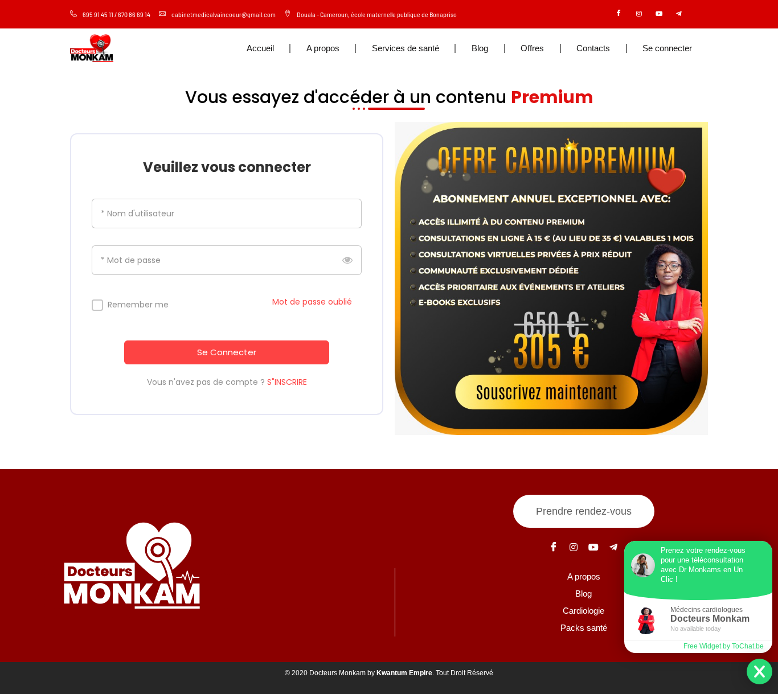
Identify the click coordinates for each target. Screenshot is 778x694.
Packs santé (583, 628)
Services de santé (405, 48)
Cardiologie (583, 610)
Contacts (593, 48)
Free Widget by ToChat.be (723, 646)
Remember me (138, 304)
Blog (480, 48)
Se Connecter (226, 352)
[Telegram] (679, 14)
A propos (322, 48)
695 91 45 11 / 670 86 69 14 (116, 14)
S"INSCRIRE (287, 382)
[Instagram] (639, 14)
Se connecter (667, 48)
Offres (532, 48)
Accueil (260, 48)
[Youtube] (659, 14)
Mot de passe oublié (312, 301)
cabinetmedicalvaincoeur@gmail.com (223, 14)
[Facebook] (619, 14)
